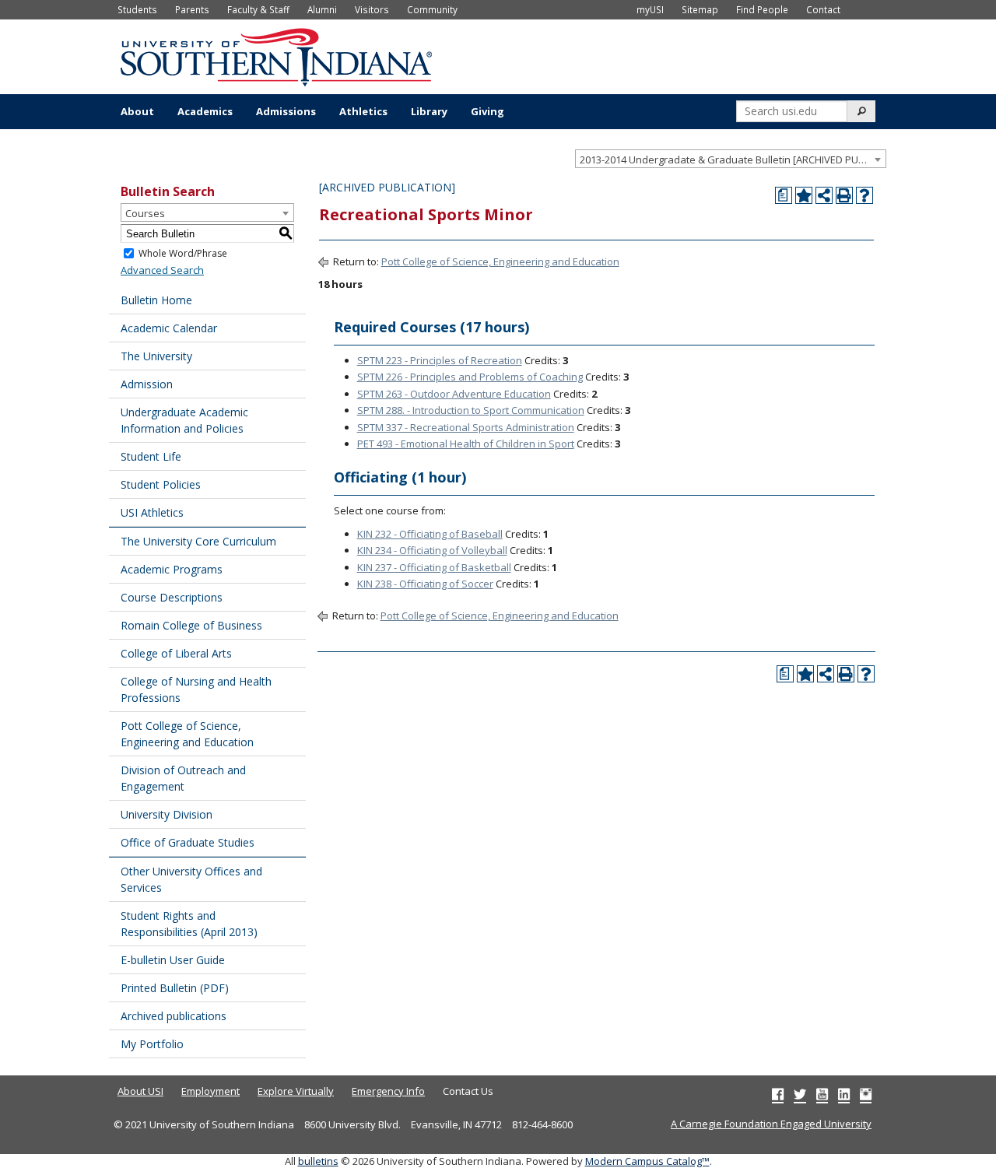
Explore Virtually (296, 1091)
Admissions (286, 111)
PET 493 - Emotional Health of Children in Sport (465, 444)
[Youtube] (822, 1094)
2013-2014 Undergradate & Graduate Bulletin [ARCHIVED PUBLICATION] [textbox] (733, 160)
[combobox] (730, 158)
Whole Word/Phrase (183, 253)
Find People (762, 9)
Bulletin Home (156, 300)
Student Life (151, 456)
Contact (823, 9)
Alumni (322, 9)
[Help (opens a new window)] (864, 195)
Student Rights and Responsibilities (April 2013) (189, 923)
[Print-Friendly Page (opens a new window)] (844, 195)
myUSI (650, 9)
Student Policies (161, 484)
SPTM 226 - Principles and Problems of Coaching (470, 377)
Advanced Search (162, 270)
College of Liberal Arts (176, 653)
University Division (166, 814)
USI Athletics (152, 512)
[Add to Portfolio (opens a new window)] (803, 195)
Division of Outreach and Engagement (183, 778)
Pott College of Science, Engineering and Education (187, 733)
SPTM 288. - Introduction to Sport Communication (470, 410)
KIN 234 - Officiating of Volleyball (432, 550)
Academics (205, 111)
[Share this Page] (824, 195)
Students (137, 9)
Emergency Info (388, 1091)
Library (429, 111)
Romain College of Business (191, 625)
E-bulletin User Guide (173, 959)
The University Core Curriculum (198, 541)
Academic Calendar (169, 328)
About (137, 111)
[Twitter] (800, 1094)
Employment (210, 1091)
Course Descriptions (172, 597)
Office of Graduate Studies (187, 842)
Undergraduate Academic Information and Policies (184, 420)
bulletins (318, 1161)
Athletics (363, 111)
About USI (140, 1091)
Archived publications (173, 1015)
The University (156, 356)
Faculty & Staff (258, 9)
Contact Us (468, 1091)
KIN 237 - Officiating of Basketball (434, 567)
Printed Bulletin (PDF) (175, 987)
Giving (487, 111)
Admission (147, 384)
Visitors (372, 9)
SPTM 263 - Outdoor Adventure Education (454, 394)
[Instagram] (866, 1094)
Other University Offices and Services (191, 879)
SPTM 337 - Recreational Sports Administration (465, 427)
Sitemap (700, 9)
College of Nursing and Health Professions (196, 689)
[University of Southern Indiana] (276, 55)
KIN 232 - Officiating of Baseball (430, 534)
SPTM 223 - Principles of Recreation (439, 360)
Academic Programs (172, 569)
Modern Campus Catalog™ (647, 1161)
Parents (192, 9)
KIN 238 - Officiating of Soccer (425, 584)
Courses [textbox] (145, 213)
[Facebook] (778, 1094)
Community (432, 9)
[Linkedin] (844, 1094)
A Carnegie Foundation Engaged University (771, 1124)
